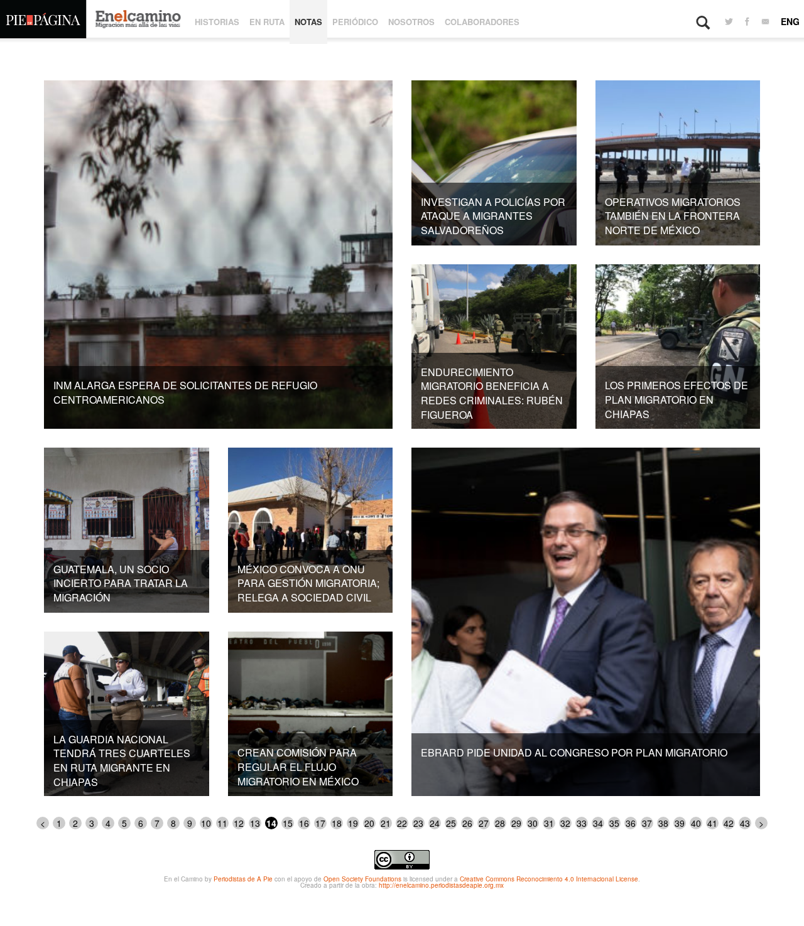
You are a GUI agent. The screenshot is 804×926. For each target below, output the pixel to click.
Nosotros (411, 22)
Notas (308, 22)
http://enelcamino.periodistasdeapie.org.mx (441, 885)
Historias (217, 22)
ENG (790, 21)
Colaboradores (482, 22)
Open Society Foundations (362, 879)
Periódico (355, 22)
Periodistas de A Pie (243, 879)
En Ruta (267, 22)
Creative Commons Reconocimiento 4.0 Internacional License (549, 879)
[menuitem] (729, 22)
